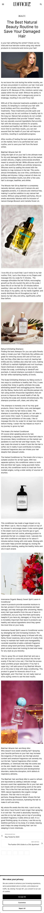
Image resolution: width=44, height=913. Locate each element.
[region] (22, 894)
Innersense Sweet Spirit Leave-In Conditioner (19, 630)
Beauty (22, 16)
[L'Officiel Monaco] (22, 4)
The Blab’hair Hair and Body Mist (14, 779)
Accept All (22, 897)
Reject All (22, 908)
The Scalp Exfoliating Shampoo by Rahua (17, 380)
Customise (22, 902)
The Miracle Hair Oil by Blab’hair (14, 186)
